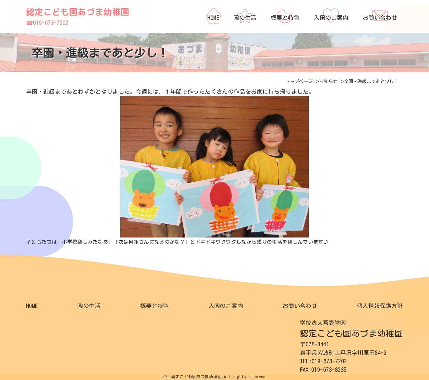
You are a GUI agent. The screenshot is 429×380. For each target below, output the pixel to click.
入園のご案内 (226, 306)
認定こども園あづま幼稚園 (77, 12)
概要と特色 (154, 306)
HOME (32, 306)
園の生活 (88, 306)
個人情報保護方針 (380, 306)
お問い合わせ (300, 306)
